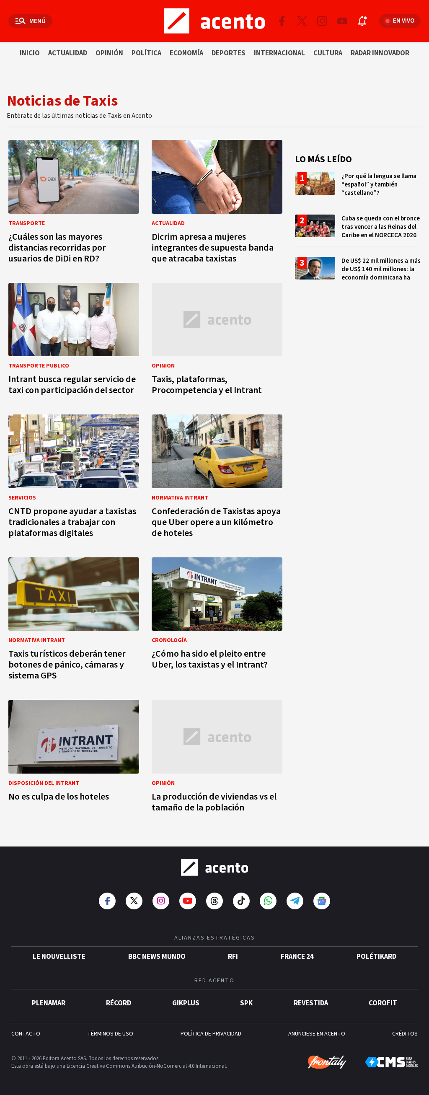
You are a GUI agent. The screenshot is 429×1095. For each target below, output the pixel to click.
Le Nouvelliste (59, 957)
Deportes (229, 53)
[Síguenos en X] (302, 20)
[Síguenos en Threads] (214, 901)
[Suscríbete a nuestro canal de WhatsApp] (268, 901)
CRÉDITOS (405, 1034)
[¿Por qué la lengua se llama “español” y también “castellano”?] (358, 188)
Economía (186, 53)
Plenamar (48, 1003)
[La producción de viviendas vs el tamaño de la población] (217, 758)
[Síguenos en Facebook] (281, 20)
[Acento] (214, 867)
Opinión (109, 53)
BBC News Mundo (157, 957)
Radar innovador (380, 53)
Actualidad (67, 53)
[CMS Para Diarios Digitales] (391, 1062)
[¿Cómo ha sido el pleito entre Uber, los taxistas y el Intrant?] (217, 621)
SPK (246, 1003)
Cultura (327, 53)
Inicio (30, 53)
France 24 (297, 957)
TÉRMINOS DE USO (110, 1034)
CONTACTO (25, 1034)
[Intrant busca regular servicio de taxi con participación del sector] (73, 341)
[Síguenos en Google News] (321, 901)
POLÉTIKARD (376, 957)
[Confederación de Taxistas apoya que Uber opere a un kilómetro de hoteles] (217, 478)
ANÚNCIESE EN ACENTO (316, 1034)
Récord (118, 1003)
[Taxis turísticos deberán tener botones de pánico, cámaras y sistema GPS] (73, 621)
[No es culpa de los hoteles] (73, 758)
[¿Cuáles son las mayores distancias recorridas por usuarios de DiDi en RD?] (73, 204)
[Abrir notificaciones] (362, 20)
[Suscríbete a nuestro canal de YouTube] (342, 20)
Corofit (383, 1003)
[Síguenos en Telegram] (295, 901)
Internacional (279, 53)
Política (146, 53)
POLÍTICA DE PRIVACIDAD (211, 1034)
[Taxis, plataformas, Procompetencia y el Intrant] (217, 341)
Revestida (311, 1003)
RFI (233, 957)
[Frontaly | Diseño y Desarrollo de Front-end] (327, 1062)
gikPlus (185, 1003)
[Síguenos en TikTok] (241, 901)
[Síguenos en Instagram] (322, 20)
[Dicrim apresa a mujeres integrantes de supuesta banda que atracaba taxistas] (217, 204)
